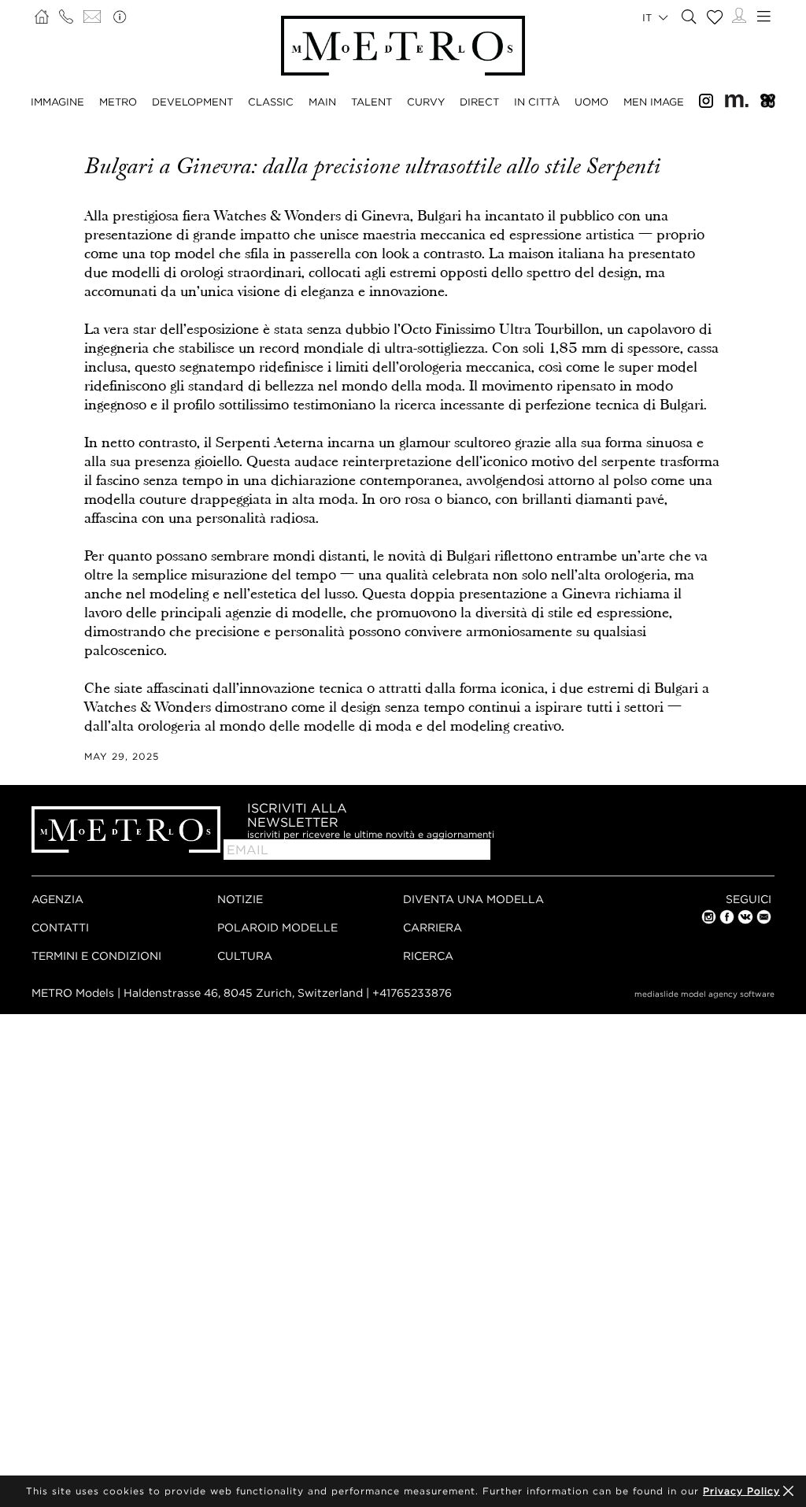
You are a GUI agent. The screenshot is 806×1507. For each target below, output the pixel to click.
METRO (118, 101)
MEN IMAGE (653, 101)
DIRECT (479, 101)
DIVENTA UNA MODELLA (473, 899)
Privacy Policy (741, 1491)
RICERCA (428, 955)
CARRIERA (432, 927)
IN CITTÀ (537, 101)
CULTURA (244, 955)
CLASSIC (271, 101)
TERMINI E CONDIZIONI (96, 955)
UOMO (591, 101)
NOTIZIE (240, 899)
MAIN (322, 101)
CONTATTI (60, 927)
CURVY (426, 101)
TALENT (371, 101)
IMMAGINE (57, 101)
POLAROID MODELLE (277, 927)
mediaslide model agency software (704, 994)
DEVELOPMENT (192, 101)
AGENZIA (57, 899)
